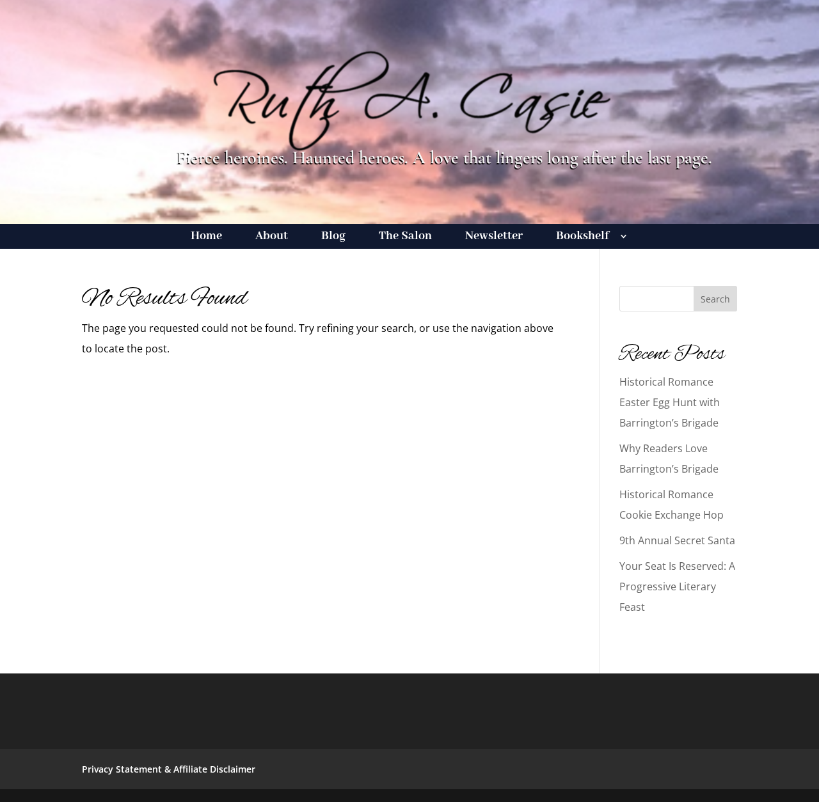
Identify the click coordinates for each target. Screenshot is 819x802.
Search (715, 299)
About (271, 238)
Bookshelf (582, 238)
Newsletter (494, 238)
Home (206, 238)
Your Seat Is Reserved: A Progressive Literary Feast (677, 586)
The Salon (405, 238)
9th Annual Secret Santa (677, 540)
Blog (333, 238)
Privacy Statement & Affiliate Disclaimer (168, 769)
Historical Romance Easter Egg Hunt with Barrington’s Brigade (669, 402)
